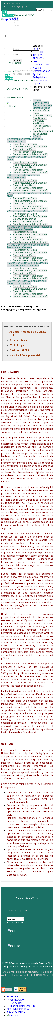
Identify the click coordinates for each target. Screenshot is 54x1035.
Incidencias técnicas (21, 73)
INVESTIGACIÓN (16, 999)
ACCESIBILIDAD (32, 975)
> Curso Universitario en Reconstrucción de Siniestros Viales (42, 104)
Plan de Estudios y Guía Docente (42, 116)
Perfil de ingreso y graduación (42, 127)
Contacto (17, 975)
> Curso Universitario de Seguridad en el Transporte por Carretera (28, 246)
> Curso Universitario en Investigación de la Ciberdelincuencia (25, 139)
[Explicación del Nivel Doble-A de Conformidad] (20, 990)
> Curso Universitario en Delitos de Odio (27, 211)
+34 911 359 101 (15, 3)
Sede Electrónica (8, 13)
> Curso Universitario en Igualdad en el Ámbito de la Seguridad (27, 282)
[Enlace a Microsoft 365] (14, 945)
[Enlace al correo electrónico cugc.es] (14, 935)
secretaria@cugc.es (17, 6)
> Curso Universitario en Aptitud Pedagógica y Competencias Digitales (29, 228)
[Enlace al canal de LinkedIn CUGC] (12, 106)
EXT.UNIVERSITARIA (17, 88)
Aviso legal (8, 971)
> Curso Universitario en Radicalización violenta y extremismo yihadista (27, 264)
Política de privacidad (27, 971)
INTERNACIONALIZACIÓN (20, 80)
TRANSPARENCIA (15, 97)
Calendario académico (38, 122)
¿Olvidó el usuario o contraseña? (27, 70)
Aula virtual (9, 77)
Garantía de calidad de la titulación (43, 132)
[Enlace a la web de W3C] (7, 990)
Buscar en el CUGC (24, 15)
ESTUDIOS (12, 54)
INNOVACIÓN (14, 1002)
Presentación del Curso (25, 144)
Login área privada (17, 910)
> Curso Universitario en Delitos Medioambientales (23, 176)
